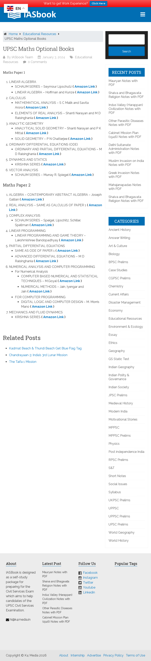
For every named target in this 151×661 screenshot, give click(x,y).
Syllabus (115, 492)
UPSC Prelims (118, 524)
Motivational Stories (123, 419)
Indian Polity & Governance (119, 377)
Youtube (89, 587)
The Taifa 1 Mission (22, 362)
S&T (112, 468)
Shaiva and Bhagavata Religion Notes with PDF (126, 95)
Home (13, 34)
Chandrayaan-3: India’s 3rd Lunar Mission (38, 355)
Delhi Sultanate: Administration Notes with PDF (124, 149)
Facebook (90, 573)
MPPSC (114, 427)
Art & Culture (118, 246)
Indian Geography (121, 367)
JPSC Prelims (118, 395)
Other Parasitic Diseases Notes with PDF (126, 123)
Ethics (113, 343)
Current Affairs (119, 294)
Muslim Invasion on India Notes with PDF (126, 163)
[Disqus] (53, 420)
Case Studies (118, 270)
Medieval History (121, 403)
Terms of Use (135, 655)
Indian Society (119, 387)
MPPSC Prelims (120, 435)
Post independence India (126, 452)
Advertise (94, 655)
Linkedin (89, 592)
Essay (113, 335)
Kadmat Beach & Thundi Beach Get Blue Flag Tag (45, 348)
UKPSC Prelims (119, 500)
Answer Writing (119, 238)
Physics (114, 444)
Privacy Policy (113, 655)
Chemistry (116, 286)
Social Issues (118, 484)
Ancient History (120, 230)
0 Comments (37, 62)
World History (119, 540)
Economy (116, 310)
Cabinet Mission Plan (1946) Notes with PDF (125, 135)
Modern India (118, 411)
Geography (117, 351)
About (63, 655)
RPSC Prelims (118, 460)
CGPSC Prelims (120, 278)
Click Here (98, 3)
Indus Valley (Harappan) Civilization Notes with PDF (126, 109)
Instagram (90, 577)
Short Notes (117, 476)
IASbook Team (22, 57)
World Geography (121, 532)
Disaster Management (125, 302)
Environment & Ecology (126, 327)
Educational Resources (39, 34)
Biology (114, 254)
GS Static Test (119, 359)
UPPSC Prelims (119, 516)
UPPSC (114, 508)
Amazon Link (85, 86)
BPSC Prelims (118, 262)
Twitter (88, 582)
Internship (78, 655)
